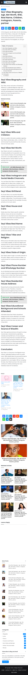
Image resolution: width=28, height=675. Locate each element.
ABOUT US (14, 670)
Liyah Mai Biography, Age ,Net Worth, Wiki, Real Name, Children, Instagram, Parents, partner (6, 515)
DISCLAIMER (14, 672)
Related (6, 75)
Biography (8, 6)
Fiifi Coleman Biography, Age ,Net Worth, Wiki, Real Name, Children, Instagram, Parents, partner (21, 497)
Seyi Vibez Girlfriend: (7, 56)
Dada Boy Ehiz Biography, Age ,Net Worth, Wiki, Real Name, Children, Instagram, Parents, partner (16, 592)
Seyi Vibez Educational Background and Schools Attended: (12, 70)
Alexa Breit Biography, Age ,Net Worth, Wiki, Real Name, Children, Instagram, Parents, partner (17, 567)
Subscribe (5, 661)
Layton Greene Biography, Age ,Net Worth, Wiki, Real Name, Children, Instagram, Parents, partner (16, 617)
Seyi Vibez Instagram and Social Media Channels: (12, 53)
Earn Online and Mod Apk (9, 643)
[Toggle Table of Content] (23, 46)
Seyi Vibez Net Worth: (8, 51)
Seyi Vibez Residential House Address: (12, 67)
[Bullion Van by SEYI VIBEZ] (6, 378)
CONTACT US (8, 670)
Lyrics (4, 636)
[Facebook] (3, 416)
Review (4, 647)
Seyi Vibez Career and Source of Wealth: (12, 72)
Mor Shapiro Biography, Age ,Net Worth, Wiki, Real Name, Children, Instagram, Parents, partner (21, 480)
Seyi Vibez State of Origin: (9, 62)
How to (4, 638)
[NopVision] (9, 2)
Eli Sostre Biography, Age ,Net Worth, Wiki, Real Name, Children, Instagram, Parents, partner (16, 605)
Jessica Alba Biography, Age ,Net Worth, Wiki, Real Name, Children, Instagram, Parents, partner (15, 611)
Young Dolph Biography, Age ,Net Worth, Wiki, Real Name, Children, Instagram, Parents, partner (16, 624)
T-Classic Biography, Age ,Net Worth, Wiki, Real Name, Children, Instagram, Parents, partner (16, 586)
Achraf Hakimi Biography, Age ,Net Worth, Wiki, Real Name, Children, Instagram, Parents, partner (7, 496)
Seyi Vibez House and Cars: (9, 57)
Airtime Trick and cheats (8, 645)
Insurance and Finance (8, 640)
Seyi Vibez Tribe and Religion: (10, 61)
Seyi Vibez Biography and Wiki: (10, 48)
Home (3, 6)
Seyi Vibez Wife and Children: (10, 49)
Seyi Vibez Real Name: (8, 59)
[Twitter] (7, 416)
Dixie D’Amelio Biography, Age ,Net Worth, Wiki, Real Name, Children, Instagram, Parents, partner (21, 513)
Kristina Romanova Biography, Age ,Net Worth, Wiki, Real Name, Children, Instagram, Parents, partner (17, 579)
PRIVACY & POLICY (22, 670)
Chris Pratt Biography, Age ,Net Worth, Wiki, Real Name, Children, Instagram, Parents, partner (17, 598)
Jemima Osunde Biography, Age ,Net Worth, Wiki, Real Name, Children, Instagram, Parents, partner (7, 480)
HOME (3, 670)
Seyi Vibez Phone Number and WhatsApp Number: (12, 65)
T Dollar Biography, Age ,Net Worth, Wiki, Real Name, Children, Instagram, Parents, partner (18, 384)
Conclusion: (6, 74)
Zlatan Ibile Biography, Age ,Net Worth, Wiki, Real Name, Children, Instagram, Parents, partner (17, 573)
